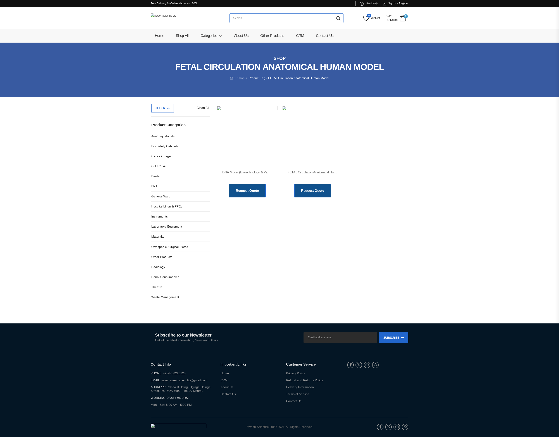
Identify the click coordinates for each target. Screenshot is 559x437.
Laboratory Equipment (166, 226)
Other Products (272, 36)
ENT (154, 186)
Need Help (371, 3)
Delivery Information (300, 387)
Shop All (182, 36)
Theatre (156, 287)
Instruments (159, 216)
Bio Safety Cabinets (164, 146)
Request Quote (247, 190)
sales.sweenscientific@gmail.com (184, 380)
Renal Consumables (165, 277)
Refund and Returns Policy (304, 380)
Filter (160, 108)
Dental (155, 176)
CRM (300, 36)
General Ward (161, 196)
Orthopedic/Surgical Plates (169, 247)
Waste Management (165, 297)
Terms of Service (297, 394)
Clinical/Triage (161, 156)
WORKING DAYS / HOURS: (170, 397)
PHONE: (156, 373)
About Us (241, 36)
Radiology (158, 267)
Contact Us (325, 36)
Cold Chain (159, 166)
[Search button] (338, 18)
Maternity (157, 236)
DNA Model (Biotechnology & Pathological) (252, 172)
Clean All (203, 108)
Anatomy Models (162, 136)
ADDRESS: (158, 387)
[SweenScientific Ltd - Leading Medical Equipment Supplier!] (178, 18)
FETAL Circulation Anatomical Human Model (318, 172)
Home (159, 36)
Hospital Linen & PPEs (166, 206)
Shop (241, 78)
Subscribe (391, 337)
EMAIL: (156, 380)
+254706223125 (174, 373)
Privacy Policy (295, 373)
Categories (208, 36)
